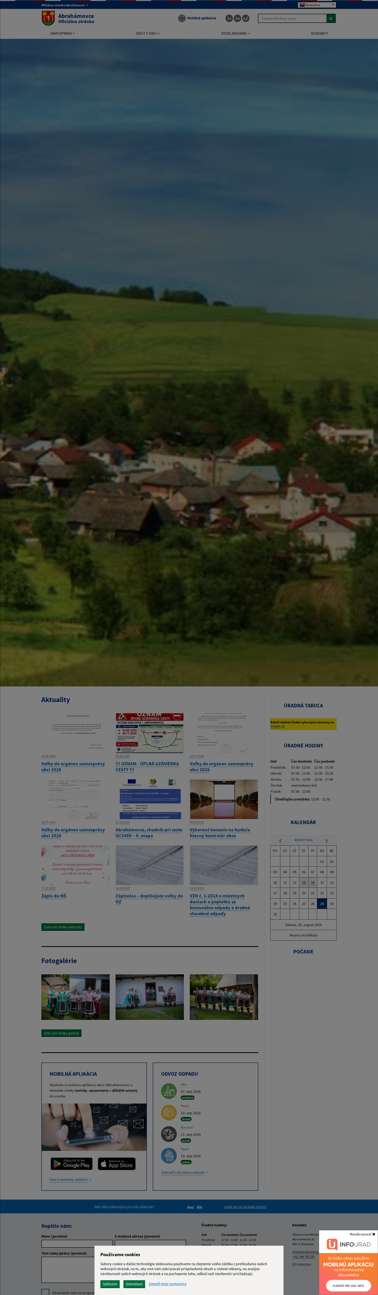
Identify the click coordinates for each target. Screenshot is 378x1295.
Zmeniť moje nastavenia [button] (167, 1284)
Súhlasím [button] (110, 1284)
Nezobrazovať (361, 1234)
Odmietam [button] (134, 1284)
